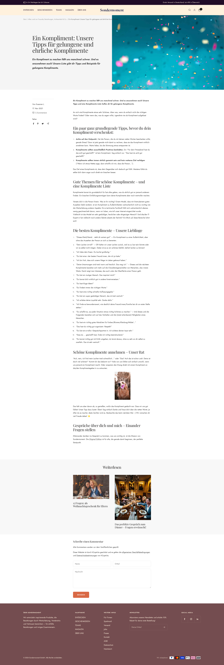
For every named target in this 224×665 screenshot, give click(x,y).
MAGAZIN (69, 10)
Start (24, 19)
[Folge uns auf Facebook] (184, 619)
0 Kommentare (41, 112)
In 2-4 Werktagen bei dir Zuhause (37, 2)
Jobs (105, 629)
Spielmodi (108, 621)
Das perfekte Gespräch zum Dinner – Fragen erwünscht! (130, 525)
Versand (107, 625)
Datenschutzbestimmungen (87, 555)
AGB (106, 641)
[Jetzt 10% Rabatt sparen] (164, 627)
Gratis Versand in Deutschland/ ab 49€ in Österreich (181, 2)
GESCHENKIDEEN (44, 10)
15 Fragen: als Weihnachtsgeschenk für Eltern (90, 504)
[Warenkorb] (199, 10)
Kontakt (107, 637)
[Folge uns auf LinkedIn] (197, 619)
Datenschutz (108, 645)
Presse (106, 633)
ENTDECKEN (28, 10)
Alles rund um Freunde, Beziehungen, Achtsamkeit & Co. (47, 19)
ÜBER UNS (82, 10)
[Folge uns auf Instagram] (191, 619)
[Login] (194, 10)
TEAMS (59, 10)
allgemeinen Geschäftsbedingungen (136, 552)
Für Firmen (108, 617)
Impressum (108, 649)
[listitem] (33, 124)
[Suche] (190, 10)
